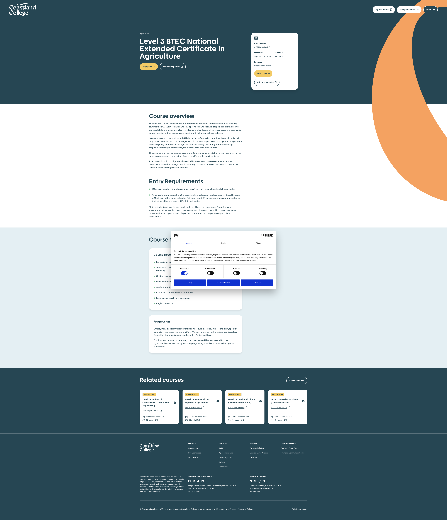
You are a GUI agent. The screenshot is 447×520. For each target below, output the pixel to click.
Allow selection (223, 283)
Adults (222, 462)
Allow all (257, 283)
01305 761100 (255, 491)
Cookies (253, 457)
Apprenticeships (226, 453)
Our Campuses (194, 453)
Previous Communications (292, 453)
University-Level (225, 457)
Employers (223, 467)
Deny (190, 283)
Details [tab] (223, 243)
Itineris (304, 509)
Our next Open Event (290, 448)
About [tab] (258, 243)
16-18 (221, 448)
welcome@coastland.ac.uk (261, 488)
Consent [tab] (188, 243)
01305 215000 (194, 491)
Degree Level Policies (259, 453)
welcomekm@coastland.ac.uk (201, 488)
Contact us (193, 448)
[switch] (210, 273)
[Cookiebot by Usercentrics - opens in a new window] (263, 235)
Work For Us (193, 457)
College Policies (257, 448)
